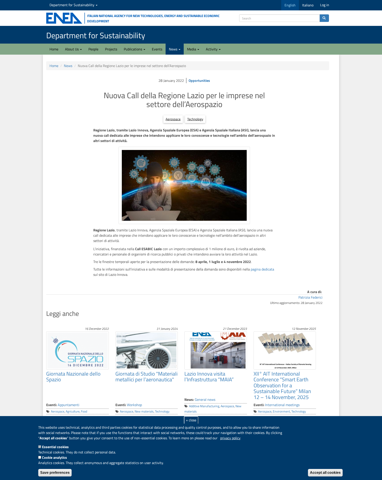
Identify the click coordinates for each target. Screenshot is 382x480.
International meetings (282, 404)
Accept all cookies (325, 472)
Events (157, 49)
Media (192, 49)
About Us (72, 49)
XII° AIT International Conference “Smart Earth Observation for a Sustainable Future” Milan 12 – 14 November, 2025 (282, 385)
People (93, 49)
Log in (324, 5)
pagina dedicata (262, 269)
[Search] (324, 18)
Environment (281, 411)
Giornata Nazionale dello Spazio (73, 376)
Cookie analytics (54, 457)
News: (189, 399)
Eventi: (51, 404)
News (173, 49)
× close (191, 420)
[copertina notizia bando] (184, 185)
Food (84, 411)
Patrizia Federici (310, 297)
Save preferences (55, 472)
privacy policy (230, 438)
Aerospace (173, 119)
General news (205, 399)
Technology (195, 119)
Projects (111, 49)
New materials (144, 411)
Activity (212, 49)
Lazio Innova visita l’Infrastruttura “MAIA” (209, 376)
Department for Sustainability (72, 5)
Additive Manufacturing (204, 406)
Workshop (134, 404)
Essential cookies (55, 446)
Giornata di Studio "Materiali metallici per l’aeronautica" (146, 376)
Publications (133, 49)
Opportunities (199, 80)
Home (54, 49)
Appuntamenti (68, 404)
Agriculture (73, 411)
